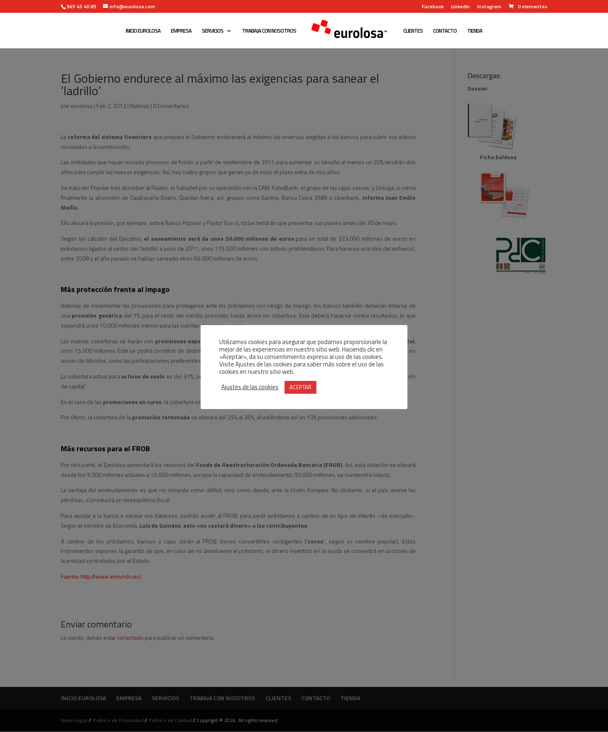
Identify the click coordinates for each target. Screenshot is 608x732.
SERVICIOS (212, 31)
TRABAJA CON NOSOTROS (269, 31)
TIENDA (474, 31)
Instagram (489, 7)
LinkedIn (460, 7)
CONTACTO (445, 31)
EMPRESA (181, 31)
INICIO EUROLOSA (143, 31)
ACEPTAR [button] (300, 387)
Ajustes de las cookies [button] (249, 387)
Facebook (433, 7)
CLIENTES (413, 31)
